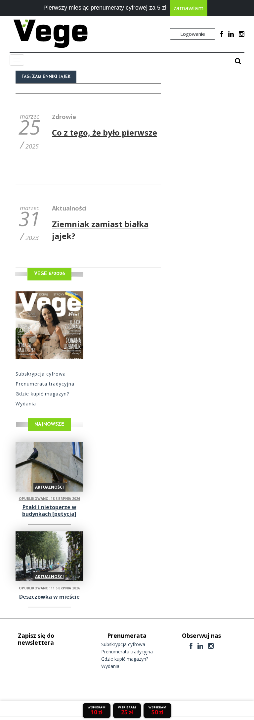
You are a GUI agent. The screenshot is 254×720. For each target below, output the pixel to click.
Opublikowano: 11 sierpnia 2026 (49, 588)
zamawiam (188, 8)
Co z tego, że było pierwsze (104, 132)
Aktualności (69, 208)
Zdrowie (64, 117)
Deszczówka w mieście (49, 596)
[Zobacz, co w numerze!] (49, 325)
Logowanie (192, 33)
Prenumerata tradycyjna (45, 384)
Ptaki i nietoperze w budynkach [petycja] (49, 510)
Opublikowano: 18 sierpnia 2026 (49, 498)
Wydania (26, 403)
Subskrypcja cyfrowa (41, 374)
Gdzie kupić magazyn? (42, 393)
